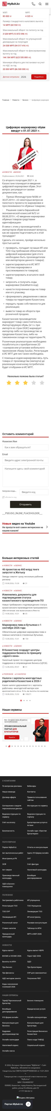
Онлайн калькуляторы (37, 1017)
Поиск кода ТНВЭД (35, 1040)
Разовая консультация (37, 923)
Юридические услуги (36, 1009)
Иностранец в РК (9, 858)
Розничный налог (10, 923)
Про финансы (8, 973)
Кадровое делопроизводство (10, 1032)
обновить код (10, 497)
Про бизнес (7, 967)
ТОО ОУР (6, 911)
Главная (5, 100)
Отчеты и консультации (37, 847)
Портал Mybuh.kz (9, 847)
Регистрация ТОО (9, 906)
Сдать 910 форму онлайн (38, 853)
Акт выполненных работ (12, 853)
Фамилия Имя (9, 441)
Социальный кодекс (36, 1045)
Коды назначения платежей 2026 (10, 985)
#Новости (7, 172)
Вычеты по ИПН (9, 962)
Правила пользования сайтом (37, 798)
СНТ (29, 858)
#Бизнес (17, 172)
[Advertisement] (25, 114)
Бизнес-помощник (35, 1000)
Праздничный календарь (8, 935)
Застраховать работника (12, 900)
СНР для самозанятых (36, 973)
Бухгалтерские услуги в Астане (37, 823)
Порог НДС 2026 (34, 956)
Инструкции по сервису (37, 806)
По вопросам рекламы (12, 786)
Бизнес (25, 100)
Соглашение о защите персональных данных (12, 807)
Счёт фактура (33, 864)
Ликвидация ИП (9, 917)
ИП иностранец (34, 917)
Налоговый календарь (37, 870)
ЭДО (29, 962)
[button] (21, 700)
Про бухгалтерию (34, 967)
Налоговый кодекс (10, 1045)
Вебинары (31, 786)
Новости (15, 100)
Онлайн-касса (8, 1051)
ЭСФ (4, 864)
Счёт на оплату (8, 822)
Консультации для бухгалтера (35, 1024)
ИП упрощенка (33, 900)
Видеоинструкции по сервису (11, 815)
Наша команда (8, 792)
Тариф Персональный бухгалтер (11, 1001)
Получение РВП (34, 978)
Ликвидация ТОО (34, 911)
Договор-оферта (9, 797)
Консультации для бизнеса (10, 1024)
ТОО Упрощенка (34, 906)
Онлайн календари (10, 1040)
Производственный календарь (10, 876)
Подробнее (39, 77)
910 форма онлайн (10, 1017)
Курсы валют (8, 950)
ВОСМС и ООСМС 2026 (11, 956)
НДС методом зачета (11, 978)
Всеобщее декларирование (34, 876)
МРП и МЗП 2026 (34, 934)
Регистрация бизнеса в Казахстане (37, 1032)
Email (5, 454)
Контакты (31, 792)
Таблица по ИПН (34, 928)
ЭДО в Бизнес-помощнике (8, 885)
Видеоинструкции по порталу (36, 815)
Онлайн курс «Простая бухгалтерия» (37, 832)
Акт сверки (7, 870)
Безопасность (8, 831)
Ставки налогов (9, 928)
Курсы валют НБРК (35, 950)
